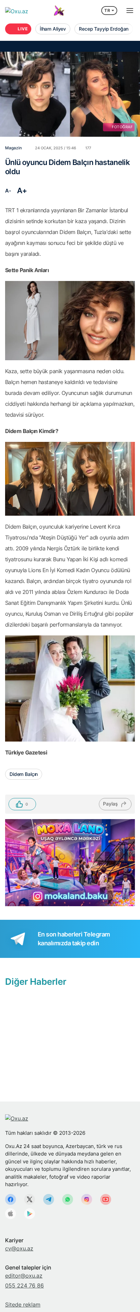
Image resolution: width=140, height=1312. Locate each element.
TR (107, 10)
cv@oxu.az (19, 1248)
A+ (22, 190)
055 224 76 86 (24, 1285)
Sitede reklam (22, 1304)
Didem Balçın (24, 774)
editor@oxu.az (23, 1275)
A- (8, 190)
